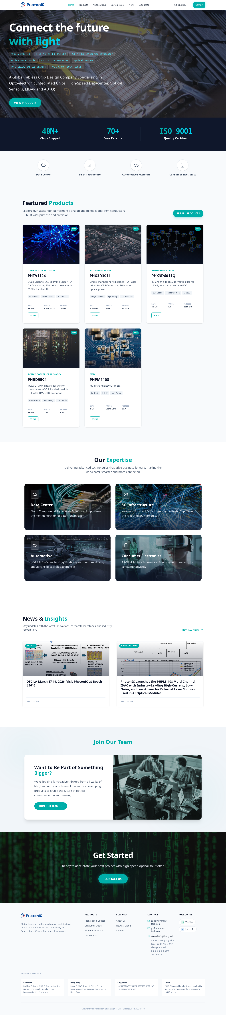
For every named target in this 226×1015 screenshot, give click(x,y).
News (132, 4)
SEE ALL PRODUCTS (188, 213)
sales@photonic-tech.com (159, 922)
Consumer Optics (94, 925)
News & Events (123, 925)
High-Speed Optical (95, 920)
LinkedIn (188, 929)
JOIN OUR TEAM (48, 806)
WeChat (189, 922)
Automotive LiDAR (94, 930)
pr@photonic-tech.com (158, 930)
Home (71, 4)
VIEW (33, 315)
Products (83, 4)
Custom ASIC (117, 4)
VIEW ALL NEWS (191, 629)
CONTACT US (113, 879)
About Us (144, 4)
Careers (120, 930)
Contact (199, 4)
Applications (99, 4)
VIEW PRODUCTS (25, 103)
